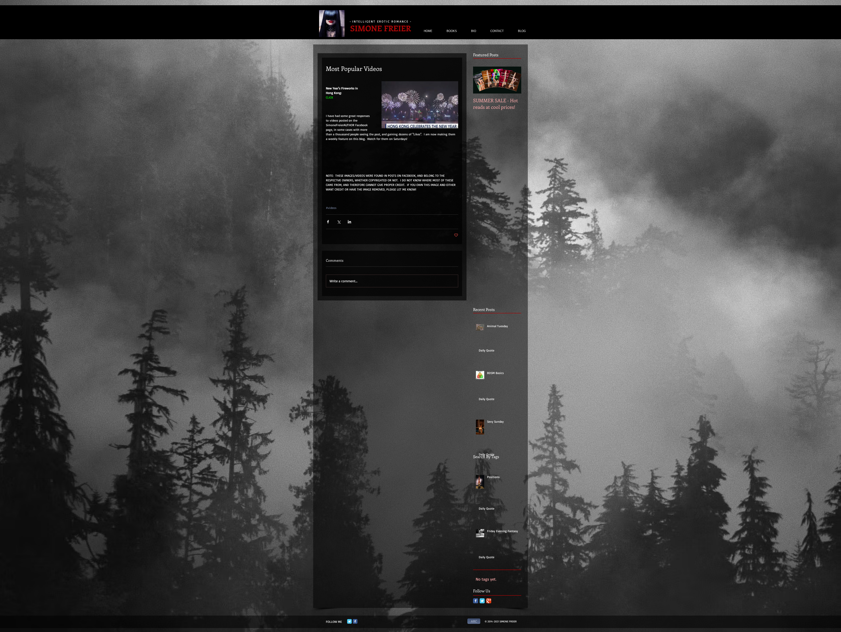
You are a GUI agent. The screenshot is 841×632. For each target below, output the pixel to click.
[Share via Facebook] (328, 222)
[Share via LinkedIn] (349, 222)
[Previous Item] (480, 80)
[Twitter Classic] (482, 600)
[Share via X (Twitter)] (339, 222)
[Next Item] (514, 80)
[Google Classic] (488, 600)
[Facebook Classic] (475, 600)
